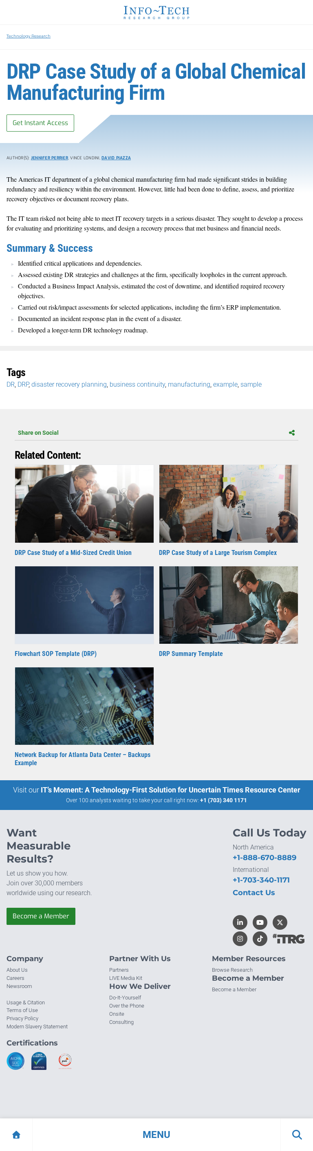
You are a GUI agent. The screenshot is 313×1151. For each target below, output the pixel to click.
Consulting (121, 1022)
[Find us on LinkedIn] (240, 922)
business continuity (137, 384)
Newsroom (19, 986)
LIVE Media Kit (125, 978)
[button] (156, 1134)
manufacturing (189, 384)
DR (11, 384)
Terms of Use (22, 1010)
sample (251, 384)
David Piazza (116, 158)
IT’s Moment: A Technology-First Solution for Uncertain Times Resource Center (170, 790)
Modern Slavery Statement (37, 1026)
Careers (15, 978)
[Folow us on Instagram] (240, 938)
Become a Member (41, 916)
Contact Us (254, 892)
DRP (23, 384)
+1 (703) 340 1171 (223, 800)
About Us (17, 970)
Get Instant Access (40, 123)
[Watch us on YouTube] (260, 922)
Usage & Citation (26, 1002)
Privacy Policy (22, 1018)
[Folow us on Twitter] (280, 922)
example (225, 384)
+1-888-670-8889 (264, 857)
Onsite (116, 1014)
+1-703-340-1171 (261, 880)
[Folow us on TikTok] (260, 938)
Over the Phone (126, 1006)
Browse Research (232, 970)
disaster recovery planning (69, 384)
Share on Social (38, 432)
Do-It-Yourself (125, 998)
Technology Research (29, 36)
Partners (119, 970)
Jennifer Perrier (49, 158)
